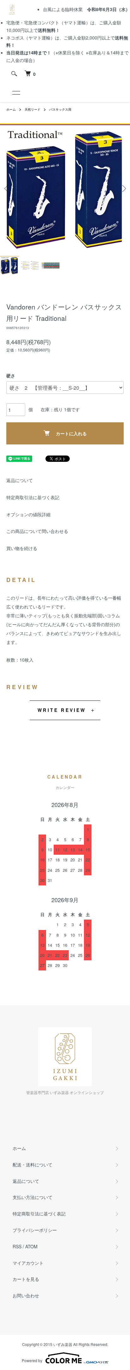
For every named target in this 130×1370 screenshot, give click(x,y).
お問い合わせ (26, 1295)
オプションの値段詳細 (28, 514)
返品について (19, 480)
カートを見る (26, 1279)
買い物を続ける (21, 548)
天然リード (32, 109)
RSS (17, 1246)
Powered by (32, 1360)
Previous (7, 188)
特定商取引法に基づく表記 (32, 497)
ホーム (11, 109)
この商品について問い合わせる (37, 531)
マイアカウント (28, 1263)
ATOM (31, 1246)
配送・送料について (32, 1164)
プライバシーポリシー (35, 1230)
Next (123, 188)
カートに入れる (71, 433)
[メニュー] (15, 92)
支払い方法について (32, 1197)
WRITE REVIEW (62, 710)
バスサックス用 (60, 109)
